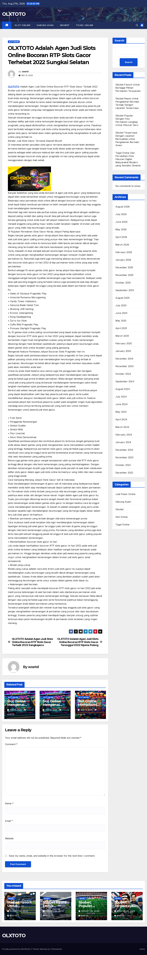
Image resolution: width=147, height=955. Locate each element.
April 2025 (121, 328)
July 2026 (121, 214)
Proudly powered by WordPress (16, 949)
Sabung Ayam (45, 25)
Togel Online (84, 25)
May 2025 (120, 320)
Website (9, 838)
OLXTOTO (13, 14)
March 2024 (122, 427)
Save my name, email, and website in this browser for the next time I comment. (52, 855)
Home (142, 949)
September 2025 (124, 290)
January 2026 (123, 259)
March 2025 (122, 335)
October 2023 (123, 465)
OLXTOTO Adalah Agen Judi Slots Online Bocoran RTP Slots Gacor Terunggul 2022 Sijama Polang (77, 642)
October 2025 (123, 282)
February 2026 (123, 252)
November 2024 (124, 366)
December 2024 (124, 358)
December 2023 (124, 449)
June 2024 (121, 404)
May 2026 (121, 229)
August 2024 (122, 389)
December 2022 (124, 472)
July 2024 (121, 396)
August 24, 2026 (90, 911)
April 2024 (121, 419)
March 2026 (122, 244)
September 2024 (124, 381)
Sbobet (65, 25)
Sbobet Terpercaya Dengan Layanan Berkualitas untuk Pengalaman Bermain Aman (127, 139)
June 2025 (121, 313)
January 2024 (123, 442)
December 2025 (124, 267)
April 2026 (121, 237)
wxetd (25, 71)
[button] (137, 25)
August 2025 (122, 297)
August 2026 (122, 206)
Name (9, 803)
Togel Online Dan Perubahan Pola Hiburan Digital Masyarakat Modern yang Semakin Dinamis (128, 159)
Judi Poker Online (125, 494)
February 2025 (123, 343)
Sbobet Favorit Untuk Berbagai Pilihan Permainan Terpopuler (128, 87)
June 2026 (121, 221)
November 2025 (124, 275)
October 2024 (123, 373)
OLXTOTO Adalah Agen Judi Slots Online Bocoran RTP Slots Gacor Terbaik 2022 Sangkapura (32, 642)
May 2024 (121, 411)
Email (9, 820)
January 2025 (123, 351)
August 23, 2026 (126, 911)
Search (119, 40)
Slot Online (22, 25)
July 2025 (120, 305)
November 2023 (124, 457)
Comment (11, 744)
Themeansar (56, 949)
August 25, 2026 (55, 911)
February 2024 (123, 434)
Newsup (43, 949)
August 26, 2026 (19, 911)
